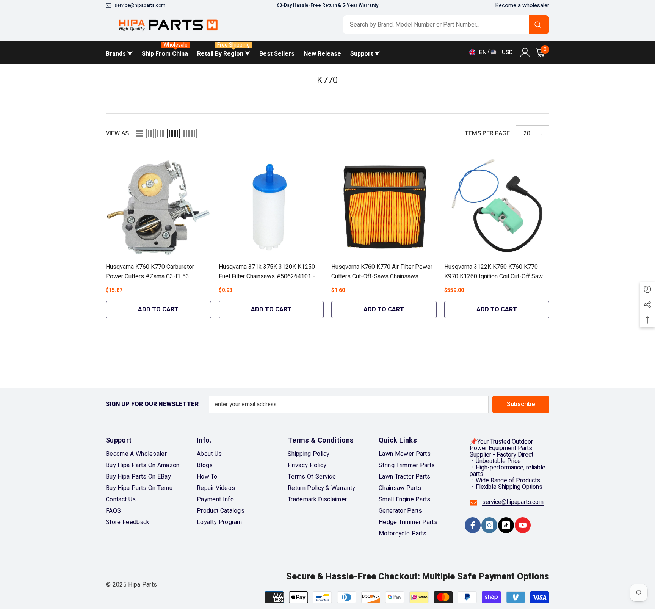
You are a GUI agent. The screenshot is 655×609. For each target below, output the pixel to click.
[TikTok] (506, 525)
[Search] (446, 24)
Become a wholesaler (522, 5)
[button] (139, 133)
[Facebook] (473, 525)
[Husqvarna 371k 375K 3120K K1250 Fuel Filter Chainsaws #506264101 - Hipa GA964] (271, 206)
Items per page (486, 133)
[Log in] (525, 52)
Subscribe (521, 404)
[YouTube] (523, 525)
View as (117, 133)
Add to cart (158, 309)
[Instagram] (489, 525)
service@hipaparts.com (139, 5)
